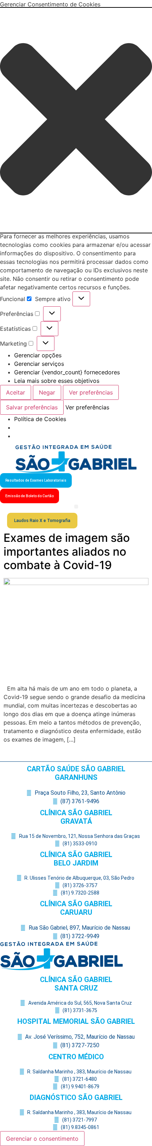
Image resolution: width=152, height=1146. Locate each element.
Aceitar (15, 392)
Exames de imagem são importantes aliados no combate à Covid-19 (67, 551)
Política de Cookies (40, 418)
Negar (47, 392)
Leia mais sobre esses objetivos (56, 380)
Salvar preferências (32, 407)
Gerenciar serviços (39, 363)
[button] (76, 120)
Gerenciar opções (38, 355)
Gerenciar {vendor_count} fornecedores (67, 372)
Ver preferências (91, 392)
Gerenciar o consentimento (42, 1138)
